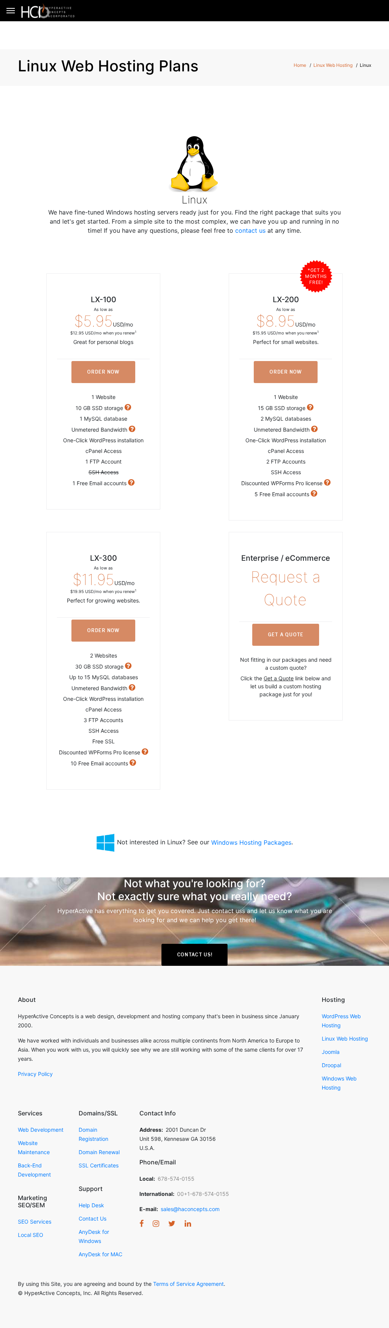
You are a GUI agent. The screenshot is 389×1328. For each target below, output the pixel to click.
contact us (250, 230)
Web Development (40, 1129)
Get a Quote (286, 634)
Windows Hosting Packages (251, 842)
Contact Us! (194, 954)
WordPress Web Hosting (341, 1020)
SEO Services (34, 1221)
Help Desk (91, 1205)
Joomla (331, 1052)
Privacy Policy (35, 1074)
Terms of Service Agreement (188, 1284)
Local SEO (30, 1235)
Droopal (331, 1065)
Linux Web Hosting (333, 65)
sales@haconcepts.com (190, 1209)
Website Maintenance (34, 1147)
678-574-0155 (176, 1178)
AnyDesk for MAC (100, 1254)
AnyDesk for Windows (94, 1236)
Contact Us (92, 1218)
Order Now (103, 372)
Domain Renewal (99, 1152)
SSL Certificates (99, 1165)
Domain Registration (93, 1134)
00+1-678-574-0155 (203, 1194)
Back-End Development (34, 1170)
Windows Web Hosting (339, 1083)
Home (300, 65)
